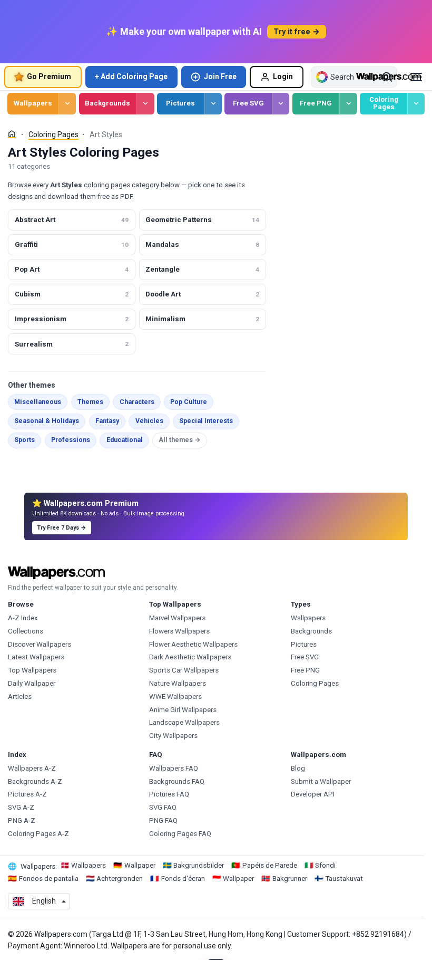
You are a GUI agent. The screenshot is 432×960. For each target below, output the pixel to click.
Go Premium (49, 76)
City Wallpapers (173, 736)
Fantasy (107, 421)
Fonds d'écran (183, 878)
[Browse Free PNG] (348, 104)
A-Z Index (23, 618)
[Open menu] (416, 77)
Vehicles (149, 421)
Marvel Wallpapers (177, 618)
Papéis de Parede (269, 865)
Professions (70, 440)
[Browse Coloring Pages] (416, 104)
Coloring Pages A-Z (38, 834)
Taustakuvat (344, 878)
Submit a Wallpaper (321, 781)
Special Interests (206, 421)
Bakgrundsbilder (198, 865)
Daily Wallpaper (31, 683)
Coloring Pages (383, 103)
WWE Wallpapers (175, 696)
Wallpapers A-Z (32, 768)
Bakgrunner (289, 878)
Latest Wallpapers (36, 657)
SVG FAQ (162, 807)
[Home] (12, 134)
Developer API (313, 794)
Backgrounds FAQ (176, 781)
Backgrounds (107, 103)
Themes (90, 402)
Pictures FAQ (169, 794)
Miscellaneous (37, 402)
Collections (25, 631)
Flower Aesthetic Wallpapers (193, 644)
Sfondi (325, 865)
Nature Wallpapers (177, 683)
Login (283, 76)
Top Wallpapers (32, 670)
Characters (137, 402)
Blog (298, 768)
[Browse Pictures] (213, 104)
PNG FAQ (163, 820)
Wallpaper (139, 865)
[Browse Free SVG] (280, 104)
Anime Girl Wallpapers (183, 710)
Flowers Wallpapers (179, 631)
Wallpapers (33, 103)
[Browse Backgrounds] (145, 104)
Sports (24, 440)
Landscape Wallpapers (184, 722)
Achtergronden (119, 878)
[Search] (387, 77)
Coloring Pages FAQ (180, 834)
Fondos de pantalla (48, 878)
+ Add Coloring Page (131, 76)
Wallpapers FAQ (173, 768)
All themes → (180, 440)
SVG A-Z (21, 807)
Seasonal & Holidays (46, 421)
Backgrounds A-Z (35, 781)
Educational (124, 440)
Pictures (180, 103)
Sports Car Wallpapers (184, 670)
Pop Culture (188, 402)
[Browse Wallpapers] (67, 104)
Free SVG (248, 103)
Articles (20, 696)
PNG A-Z (21, 820)
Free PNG (316, 103)
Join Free (220, 76)
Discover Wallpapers (39, 644)
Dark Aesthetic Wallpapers (190, 657)
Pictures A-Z (27, 794)
